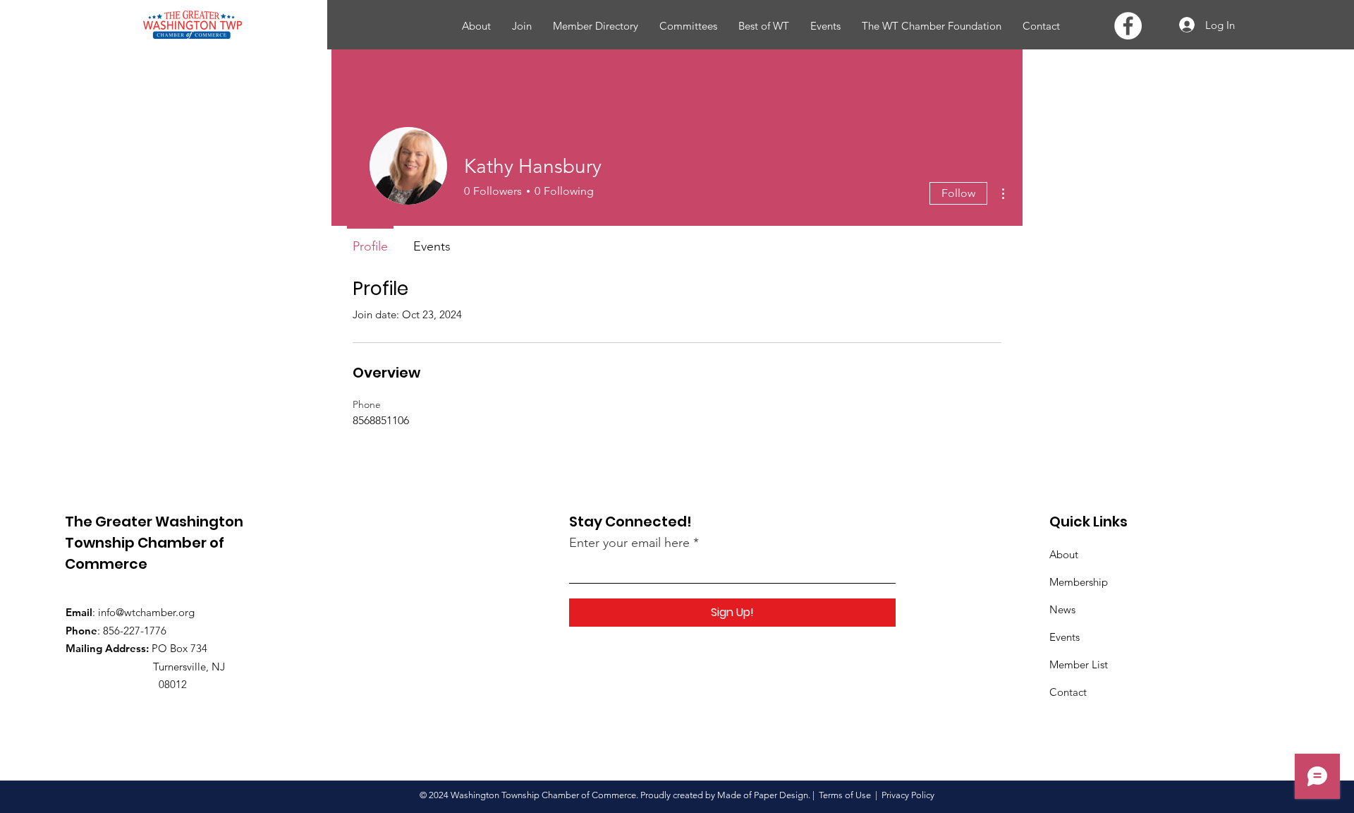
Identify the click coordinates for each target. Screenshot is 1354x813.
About (1063, 554)
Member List (1078, 664)
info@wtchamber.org (146, 612)
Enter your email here (629, 542)
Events (1064, 637)
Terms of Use (845, 795)
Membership (1078, 582)
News (1062, 609)
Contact (1068, 692)
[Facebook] (1128, 26)
